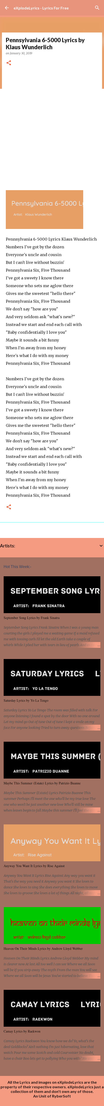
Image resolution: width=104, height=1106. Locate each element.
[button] (9, 63)
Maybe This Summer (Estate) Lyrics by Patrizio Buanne (42, 783)
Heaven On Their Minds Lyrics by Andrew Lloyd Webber (43, 948)
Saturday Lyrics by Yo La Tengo (26, 700)
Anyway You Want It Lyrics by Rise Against (34, 865)
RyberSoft (61, 1096)
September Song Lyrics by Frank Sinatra (31, 617)
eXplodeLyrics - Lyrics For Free (41, 8)
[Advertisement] (52, 126)
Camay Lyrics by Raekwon (22, 1031)
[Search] (97, 8)
